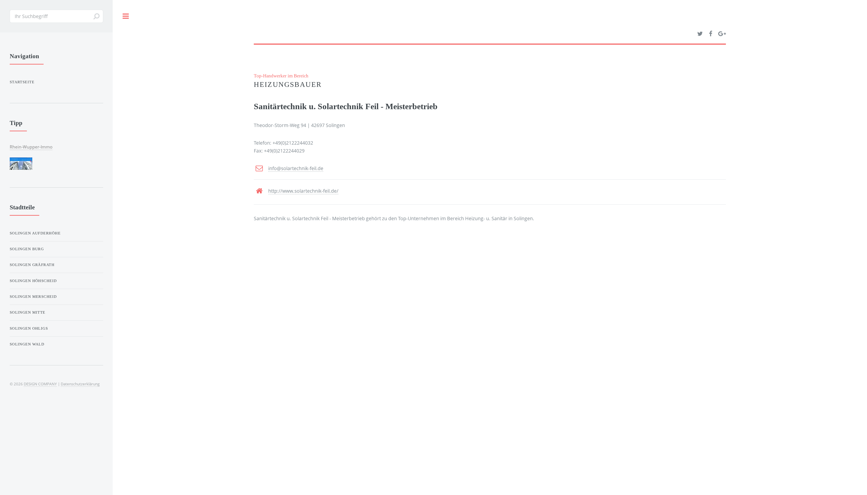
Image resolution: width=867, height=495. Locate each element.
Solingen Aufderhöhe (35, 233)
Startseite (22, 82)
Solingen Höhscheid (33, 281)
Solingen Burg (27, 249)
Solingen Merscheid (33, 296)
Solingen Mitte (27, 312)
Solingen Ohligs (29, 328)
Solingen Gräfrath (32, 265)
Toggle (126, 16)
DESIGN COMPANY (40, 383)
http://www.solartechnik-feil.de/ (303, 190)
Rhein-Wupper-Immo (31, 147)
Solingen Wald (27, 344)
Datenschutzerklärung (80, 383)
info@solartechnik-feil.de (295, 168)
